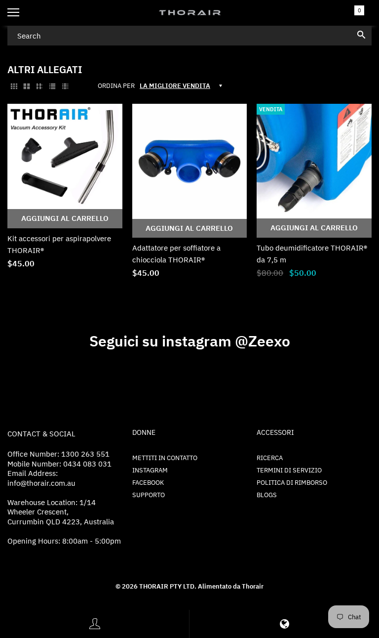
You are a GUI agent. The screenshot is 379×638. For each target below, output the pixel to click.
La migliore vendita (175, 86)
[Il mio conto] (94, 624)
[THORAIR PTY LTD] (189, 12)
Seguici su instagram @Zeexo (189, 340)
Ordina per (116, 86)
